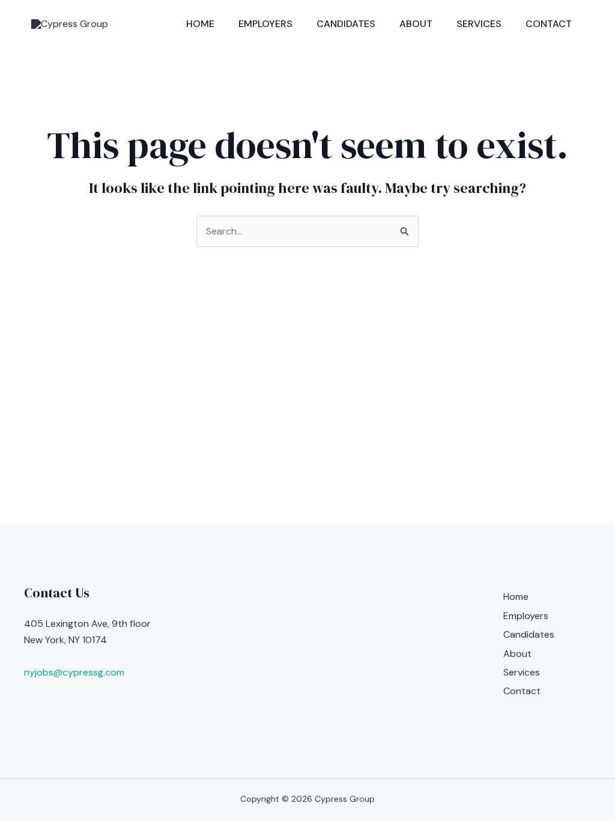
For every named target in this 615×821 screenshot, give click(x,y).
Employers (265, 23)
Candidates (346, 23)
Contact (549, 23)
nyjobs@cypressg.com (74, 672)
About (415, 23)
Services (478, 23)
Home (200, 23)
